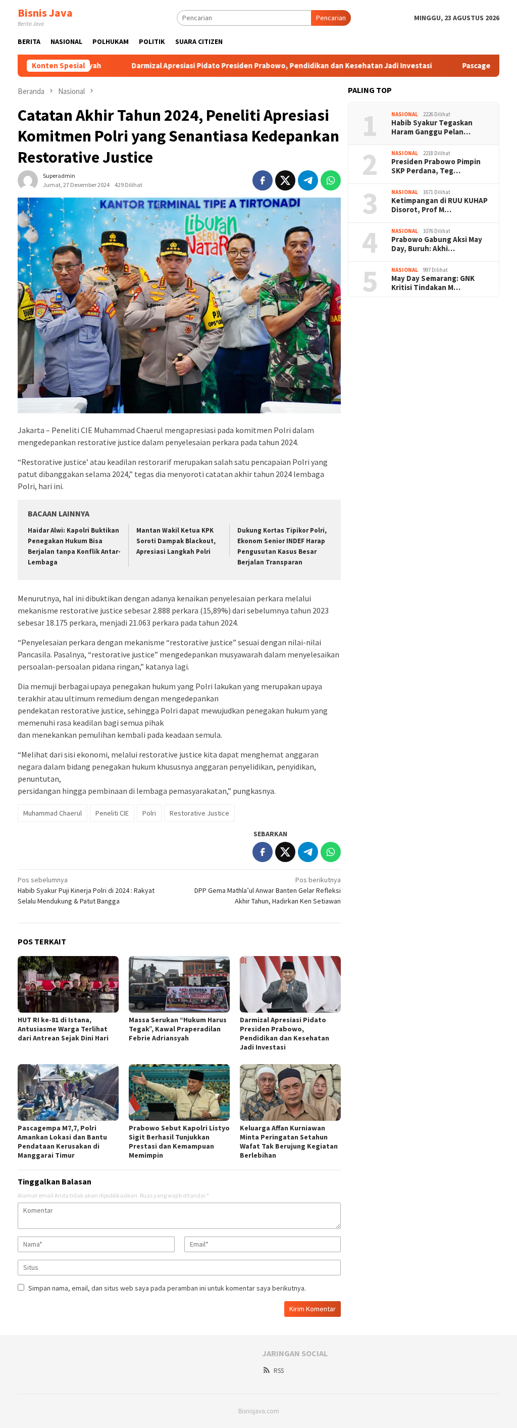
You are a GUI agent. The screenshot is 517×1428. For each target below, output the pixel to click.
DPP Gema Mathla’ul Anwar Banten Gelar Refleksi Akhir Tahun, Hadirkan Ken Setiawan (267, 890)
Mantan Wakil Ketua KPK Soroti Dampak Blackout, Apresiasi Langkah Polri (176, 541)
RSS (279, 1370)
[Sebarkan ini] (262, 180)
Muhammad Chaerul (52, 813)
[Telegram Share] (308, 180)
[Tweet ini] (285, 180)
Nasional (404, 114)
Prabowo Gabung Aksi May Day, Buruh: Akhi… (436, 244)
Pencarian (331, 17)
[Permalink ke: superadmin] (28, 179)
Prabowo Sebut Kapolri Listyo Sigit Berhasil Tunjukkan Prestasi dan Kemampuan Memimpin (179, 1141)
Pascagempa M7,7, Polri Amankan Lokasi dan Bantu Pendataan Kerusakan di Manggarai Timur (62, 1141)
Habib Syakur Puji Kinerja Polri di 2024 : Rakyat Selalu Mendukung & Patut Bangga (86, 890)
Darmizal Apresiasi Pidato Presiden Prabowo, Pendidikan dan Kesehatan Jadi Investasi (236, 65)
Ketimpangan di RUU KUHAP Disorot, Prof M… (439, 205)
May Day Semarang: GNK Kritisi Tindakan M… (433, 283)
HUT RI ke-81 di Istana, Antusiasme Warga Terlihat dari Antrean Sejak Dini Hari (63, 1028)
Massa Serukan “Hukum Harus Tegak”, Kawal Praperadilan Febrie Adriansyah (178, 1028)
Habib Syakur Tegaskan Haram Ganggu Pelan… (432, 127)
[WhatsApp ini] (331, 180)
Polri (149, 813)
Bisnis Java (45, 13)
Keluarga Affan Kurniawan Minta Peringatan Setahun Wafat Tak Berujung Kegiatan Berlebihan (289, 1141)
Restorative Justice (199, 813)
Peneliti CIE (112, 813)
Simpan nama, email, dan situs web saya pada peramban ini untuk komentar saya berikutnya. (167, 1288)
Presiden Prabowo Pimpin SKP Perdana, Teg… (436, 166)
